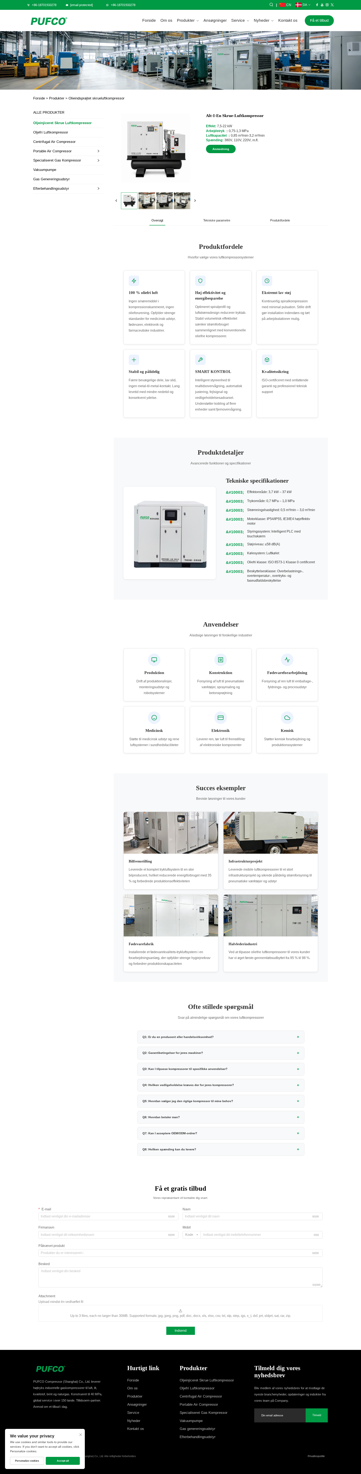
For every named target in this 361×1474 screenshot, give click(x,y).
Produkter (185, 20)
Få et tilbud (319, 20)
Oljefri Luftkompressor (50, 132)
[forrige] (116, 201)
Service (238, 20)
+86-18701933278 (44, 5)
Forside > (40, 98)
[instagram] (327, 5)
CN (288, 5)
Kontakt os (287, 20)
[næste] (195, 201)
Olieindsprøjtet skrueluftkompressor (97, 98)
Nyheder (261, 20)
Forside (149, 20)
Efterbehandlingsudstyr (51, 189)
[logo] (48, 20)
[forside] (70, 1368)
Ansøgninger (215, 20)
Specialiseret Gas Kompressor (57, 160)
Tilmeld (316, 1415)
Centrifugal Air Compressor (54, 142)
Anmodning (220, 149)
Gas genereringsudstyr (51, 179)
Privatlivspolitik (316, 1456)
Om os (166, 20)
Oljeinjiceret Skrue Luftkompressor (62, 123)
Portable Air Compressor (52, 151)
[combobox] (192, 1235)
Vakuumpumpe (44, 170)
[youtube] (322, 5)
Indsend (181, 1330)
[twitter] (332, 5)
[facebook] (317, 5)
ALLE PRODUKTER (48, 112)
